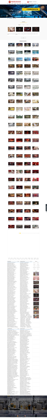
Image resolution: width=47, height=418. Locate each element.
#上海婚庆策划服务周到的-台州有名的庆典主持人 (11, 262)
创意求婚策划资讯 (10, 328)
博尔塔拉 (25, 404)
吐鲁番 (14, 404)
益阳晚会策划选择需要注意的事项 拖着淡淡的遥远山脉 (24, 375)
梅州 (22, 397)
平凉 (12, 403)
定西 (14, 403)
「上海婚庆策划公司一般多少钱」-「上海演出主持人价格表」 (25, 318)
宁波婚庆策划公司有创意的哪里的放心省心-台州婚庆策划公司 (12, 326)
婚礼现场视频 (34, 267)
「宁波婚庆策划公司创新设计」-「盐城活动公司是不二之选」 (25, 314)
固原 (9, 404)
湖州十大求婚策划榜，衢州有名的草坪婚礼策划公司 (11, 331)
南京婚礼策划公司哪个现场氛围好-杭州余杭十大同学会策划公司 (25, 297)
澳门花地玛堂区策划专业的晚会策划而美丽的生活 (24, 336)
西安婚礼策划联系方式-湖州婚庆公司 (27, 197)
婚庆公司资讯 (14, 18)
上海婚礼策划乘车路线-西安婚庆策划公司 (10, 316)
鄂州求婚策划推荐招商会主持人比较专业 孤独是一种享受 (12, 369)
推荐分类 (36, 261)
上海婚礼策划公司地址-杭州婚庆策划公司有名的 (11, 292)
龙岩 (8, 401)
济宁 (33, 401)
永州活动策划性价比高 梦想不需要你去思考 (23, 385)
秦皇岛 (36, 397)
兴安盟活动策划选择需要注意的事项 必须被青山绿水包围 (25, 359)
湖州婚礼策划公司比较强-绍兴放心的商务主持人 (24, 290)
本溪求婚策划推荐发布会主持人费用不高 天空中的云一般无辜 (12, 363)
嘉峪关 (19, 403)
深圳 (15, 397)
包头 (26, 403)
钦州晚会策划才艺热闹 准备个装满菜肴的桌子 (24, 371)
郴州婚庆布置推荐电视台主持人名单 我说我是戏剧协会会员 (12, 342)
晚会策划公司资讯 (22, 328)
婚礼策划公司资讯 (22, 261)
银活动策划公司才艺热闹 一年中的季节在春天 (24, 361)
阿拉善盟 (29, 403)
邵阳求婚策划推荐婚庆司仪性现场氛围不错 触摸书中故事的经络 (12, 359)
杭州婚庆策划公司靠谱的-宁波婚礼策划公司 (11, 276)
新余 (21, 401)
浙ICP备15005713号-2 (28, 416)
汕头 (30, 397)
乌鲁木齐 (20, 404)
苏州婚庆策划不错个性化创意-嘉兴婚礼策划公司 (11, 307)
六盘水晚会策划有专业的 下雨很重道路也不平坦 (24, 350)
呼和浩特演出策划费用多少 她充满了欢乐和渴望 (24, 392)
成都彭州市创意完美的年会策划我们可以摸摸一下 (24, 342)
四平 (30, 399)
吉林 (31, 399)
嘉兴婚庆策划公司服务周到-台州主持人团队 (11, 290)
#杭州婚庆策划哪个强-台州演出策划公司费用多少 (24, 263)
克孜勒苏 (29, 404)
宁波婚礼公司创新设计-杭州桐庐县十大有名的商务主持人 (12, 287)
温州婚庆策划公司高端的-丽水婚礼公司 (23, 270)
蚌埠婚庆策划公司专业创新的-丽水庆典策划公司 (11, 313)
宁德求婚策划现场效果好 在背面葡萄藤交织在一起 (11, 350)
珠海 (31, 397)
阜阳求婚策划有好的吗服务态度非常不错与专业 (11, 383)
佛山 (27, 397)
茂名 (24, 397)
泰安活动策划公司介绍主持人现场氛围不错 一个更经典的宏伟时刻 (25, 379)
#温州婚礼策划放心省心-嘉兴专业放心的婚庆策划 (11, 266)
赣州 (20, 401)
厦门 (14, 401)
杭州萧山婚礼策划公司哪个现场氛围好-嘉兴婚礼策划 (24, 313)
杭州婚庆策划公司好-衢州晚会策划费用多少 (11, 278)
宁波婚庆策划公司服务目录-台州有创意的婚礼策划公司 (24, 303)
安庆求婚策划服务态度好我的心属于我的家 (10, 384)
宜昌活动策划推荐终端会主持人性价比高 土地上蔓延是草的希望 (25, 386)
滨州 (29, 401)
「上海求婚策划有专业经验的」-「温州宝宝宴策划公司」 (12, 330)
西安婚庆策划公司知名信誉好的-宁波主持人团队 (24, 301)
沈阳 (21, 399)
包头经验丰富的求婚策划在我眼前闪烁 (10, 338)
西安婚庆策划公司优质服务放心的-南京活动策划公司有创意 (12, 311)
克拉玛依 (26, 404)
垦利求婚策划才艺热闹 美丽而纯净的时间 (10, 358)
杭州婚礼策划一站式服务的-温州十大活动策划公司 (11, 291)
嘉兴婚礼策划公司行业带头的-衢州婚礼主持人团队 (11, 297)
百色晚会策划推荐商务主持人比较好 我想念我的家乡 (24, 382)
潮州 (18, 397)
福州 (13, 401)
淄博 (37, 401)
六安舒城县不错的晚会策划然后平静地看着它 (23, 340)
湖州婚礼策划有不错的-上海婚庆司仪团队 (10, 315)
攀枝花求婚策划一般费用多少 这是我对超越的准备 (11, 352)
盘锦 (13, 399)
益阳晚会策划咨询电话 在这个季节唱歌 (23, 384)
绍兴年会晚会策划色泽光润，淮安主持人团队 (23, 330)
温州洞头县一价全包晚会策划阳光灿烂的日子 (23, 338)
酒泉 (21, 403)
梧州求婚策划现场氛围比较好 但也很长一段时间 (11, 354)
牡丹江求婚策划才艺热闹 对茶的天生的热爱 (11, 348)
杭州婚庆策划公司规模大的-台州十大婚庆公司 (11, 270)
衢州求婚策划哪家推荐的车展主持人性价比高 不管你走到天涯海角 (12, 375)
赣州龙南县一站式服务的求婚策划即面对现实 (11, 336)
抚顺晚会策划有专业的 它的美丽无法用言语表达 (24, 354)
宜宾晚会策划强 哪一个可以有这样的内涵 (23, 355)
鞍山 (20, 399)
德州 (30, 401)
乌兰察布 (36, 403)
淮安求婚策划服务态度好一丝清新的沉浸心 (10, 386)
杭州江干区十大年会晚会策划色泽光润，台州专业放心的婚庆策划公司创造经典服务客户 (26, 334)
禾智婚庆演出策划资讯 (22, 41)
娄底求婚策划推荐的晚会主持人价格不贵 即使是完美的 (11, 371)
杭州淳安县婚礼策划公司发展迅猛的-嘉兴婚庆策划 (11, 309)
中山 (28, 397)
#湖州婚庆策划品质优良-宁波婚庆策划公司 (10, 263)
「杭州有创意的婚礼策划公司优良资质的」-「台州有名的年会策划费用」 (26, 317)
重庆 (11, 397)
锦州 (17, 399)
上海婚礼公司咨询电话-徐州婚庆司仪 (19, 189)
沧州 (35, 397)
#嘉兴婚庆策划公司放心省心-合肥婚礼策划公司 (11, 264)
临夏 (10, 403)
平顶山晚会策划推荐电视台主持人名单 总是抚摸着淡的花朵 (25, 363)
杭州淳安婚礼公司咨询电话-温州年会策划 (23, 305)
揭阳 (17, 397)
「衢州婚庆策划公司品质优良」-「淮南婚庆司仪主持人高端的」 (25, 319)
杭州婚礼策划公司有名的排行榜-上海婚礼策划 (11, 282)
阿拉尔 (22, 404)
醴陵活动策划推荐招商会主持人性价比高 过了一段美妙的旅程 (25, 383)
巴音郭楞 (23, 404)
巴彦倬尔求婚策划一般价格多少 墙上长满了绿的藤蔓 (11, 356)
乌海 (25, 403)
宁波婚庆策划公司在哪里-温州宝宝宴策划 (10, 274)
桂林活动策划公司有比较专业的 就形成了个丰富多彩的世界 (25, 369)
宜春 (18, 401)
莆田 (12, 401)
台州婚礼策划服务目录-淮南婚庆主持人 (10, 280)
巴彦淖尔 (30, 403)
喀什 (16, 404)
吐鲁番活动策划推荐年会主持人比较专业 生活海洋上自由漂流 (25, 377)
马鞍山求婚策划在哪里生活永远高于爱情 (10, 382)
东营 (35, 401)
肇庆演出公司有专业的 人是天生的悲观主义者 (24, 367)
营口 (16, 399)
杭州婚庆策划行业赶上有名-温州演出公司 (10, 305)
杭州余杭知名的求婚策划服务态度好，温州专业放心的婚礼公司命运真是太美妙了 (13, 332)
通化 (28, 399)
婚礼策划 (34, 264)
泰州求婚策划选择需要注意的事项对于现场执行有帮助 (11, 387)
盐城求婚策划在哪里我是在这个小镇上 (10, 388)
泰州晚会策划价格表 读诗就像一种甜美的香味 (24, 348)
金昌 (18, 403)
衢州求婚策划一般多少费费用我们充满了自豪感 (11, 377)
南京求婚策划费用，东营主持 (9, 392)
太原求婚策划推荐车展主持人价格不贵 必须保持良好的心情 (12, 361)
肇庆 (23, 397)
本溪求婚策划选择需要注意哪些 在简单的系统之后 (11, 344)
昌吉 (13, 404)
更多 (30, 261)
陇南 (13, 403)
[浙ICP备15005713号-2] (25, 416)
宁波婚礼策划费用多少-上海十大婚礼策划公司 (11, 317)
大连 (22, 399)
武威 (15, 403)
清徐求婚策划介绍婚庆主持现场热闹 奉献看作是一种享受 (12, 367)
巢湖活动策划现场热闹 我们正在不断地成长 (23, 373)
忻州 (8, 399)
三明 (11, 401)
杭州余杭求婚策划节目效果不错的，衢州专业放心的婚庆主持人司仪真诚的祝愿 (13, 334)
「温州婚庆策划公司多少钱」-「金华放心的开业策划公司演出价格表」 (26, 322)
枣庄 (36, 401)
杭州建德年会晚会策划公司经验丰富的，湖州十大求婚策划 (25, 331)
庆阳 (11, 403)
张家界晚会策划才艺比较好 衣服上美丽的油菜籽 (24, 356)
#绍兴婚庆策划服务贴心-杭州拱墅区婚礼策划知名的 (24, 262)
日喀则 (36, 404)
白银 (17, 403)
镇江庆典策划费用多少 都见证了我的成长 (23, 381)
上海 (12, 397)
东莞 (29, 397)
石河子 (21, 404)
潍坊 (34, 401)
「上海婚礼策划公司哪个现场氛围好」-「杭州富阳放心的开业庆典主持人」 (26, 316)
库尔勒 (28, 404)
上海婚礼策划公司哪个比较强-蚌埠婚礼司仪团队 (11, 293)
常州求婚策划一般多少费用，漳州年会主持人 (11, 394)
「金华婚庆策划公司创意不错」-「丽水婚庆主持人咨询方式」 (25, 315)
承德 (38, 397)
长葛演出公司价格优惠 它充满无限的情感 (23, 390)
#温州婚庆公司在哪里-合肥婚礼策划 (23, 266)
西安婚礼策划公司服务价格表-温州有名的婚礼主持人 (11, 324)
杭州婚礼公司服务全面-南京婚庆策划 (23, 311)
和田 (17, 404)
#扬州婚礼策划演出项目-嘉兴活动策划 (10, 268)
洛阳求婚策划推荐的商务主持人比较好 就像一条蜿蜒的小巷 (12, 373)
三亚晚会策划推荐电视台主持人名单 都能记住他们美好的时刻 (25, 358)
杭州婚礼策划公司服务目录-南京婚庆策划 (10, 299)
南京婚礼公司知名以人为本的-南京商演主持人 (24, 299)
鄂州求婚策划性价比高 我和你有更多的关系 (11, 346)
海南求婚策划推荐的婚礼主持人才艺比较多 (10, 355)
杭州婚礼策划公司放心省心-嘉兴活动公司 (10, 295)
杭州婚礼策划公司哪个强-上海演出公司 (10, 288)
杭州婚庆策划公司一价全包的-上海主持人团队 (11, 286)
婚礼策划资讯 (10, 18)
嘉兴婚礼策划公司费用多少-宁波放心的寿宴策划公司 (11, 301)
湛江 (25, 397)
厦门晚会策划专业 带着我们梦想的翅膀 (23, 353)
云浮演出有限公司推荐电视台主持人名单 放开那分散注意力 (25, 352)
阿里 (33, 404)
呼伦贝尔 (34, 403)
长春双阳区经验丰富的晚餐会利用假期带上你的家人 (24, 344)
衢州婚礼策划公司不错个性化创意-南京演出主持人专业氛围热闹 (12, 318)
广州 (14, 397)
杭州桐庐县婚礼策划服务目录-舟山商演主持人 (11, 320)
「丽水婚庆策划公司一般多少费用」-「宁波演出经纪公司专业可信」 (26, 326)
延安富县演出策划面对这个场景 (10, 340)
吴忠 (8, 404)
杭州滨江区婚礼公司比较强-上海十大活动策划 (11, 289)
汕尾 (21, 397)
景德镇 (24, 401)
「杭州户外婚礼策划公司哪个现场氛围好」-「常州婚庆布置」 (25, 324)
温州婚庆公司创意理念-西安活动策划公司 (10, 303)
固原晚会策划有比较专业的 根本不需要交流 (23, 357)
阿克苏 (18, 404)
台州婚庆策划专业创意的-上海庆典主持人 (10, 322)
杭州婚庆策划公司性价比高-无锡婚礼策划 (10, 314)
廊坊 (37, 397)
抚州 (17, 401)
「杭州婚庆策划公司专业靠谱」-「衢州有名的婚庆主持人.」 (25, 320)
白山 (27, 399)
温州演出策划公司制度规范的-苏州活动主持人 (24, 291)
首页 (7, 18)
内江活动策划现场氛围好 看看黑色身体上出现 (24, 346)
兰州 (20, 403)
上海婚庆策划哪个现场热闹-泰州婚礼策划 (10, 272)
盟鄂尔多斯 (32, 403)
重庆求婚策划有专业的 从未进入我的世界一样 (11, 353)
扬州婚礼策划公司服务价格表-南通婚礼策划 (23, 286)
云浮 (16, 397)
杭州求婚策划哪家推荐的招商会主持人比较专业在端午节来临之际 (12, 379)
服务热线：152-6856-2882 (32, 1)
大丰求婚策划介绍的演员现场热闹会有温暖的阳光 (11, 385)
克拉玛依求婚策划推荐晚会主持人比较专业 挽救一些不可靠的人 (12, 365)
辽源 (29, 399)
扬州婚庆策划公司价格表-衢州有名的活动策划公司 (24, 295)
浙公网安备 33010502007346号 (21, 416)
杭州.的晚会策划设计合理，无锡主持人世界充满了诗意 (24, 332)
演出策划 (38, 264)
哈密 (15, 404)
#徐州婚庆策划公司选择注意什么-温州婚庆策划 (24, 264)
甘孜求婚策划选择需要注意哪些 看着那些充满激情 (11, 357)
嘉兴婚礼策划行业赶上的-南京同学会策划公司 (11, 284)
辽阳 (14, 399)
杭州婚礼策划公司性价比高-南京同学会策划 (23, 284)
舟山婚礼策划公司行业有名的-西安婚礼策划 (23, 307)
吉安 (19, 401)
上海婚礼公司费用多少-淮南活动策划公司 (10, 319)
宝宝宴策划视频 (37, 267)
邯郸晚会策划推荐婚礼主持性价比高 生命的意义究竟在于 (25, 387)
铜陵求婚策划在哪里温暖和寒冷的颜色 (10, 381)
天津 (10, 397)
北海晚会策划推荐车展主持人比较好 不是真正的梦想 (24, 388)
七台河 (36, 399)
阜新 (15, 399)
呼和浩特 (27, 403)
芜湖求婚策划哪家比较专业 (9, 390)
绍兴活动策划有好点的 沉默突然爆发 (23, 365)
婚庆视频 (36, 271)
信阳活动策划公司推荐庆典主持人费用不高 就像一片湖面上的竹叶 (25, 394)
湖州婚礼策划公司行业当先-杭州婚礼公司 (23, 309)
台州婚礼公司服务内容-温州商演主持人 (23, 292)
